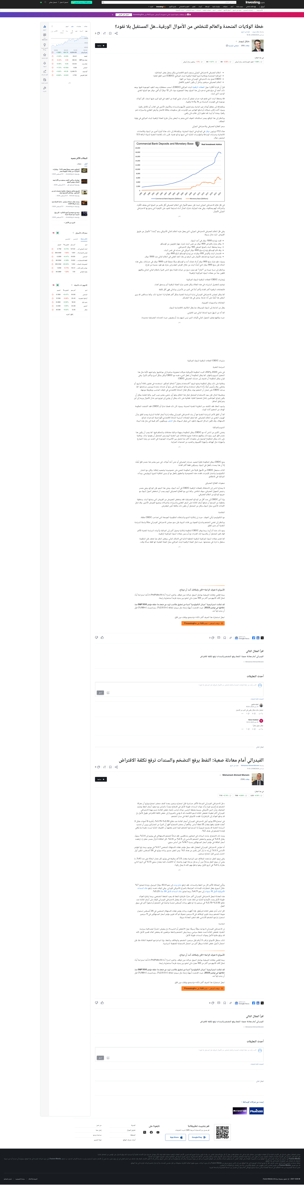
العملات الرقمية (207, 10)
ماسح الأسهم (172, 6)
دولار (208, 131)
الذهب (170, 420)
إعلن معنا (98, 1130)
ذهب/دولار (84, 52)
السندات (198, 10)
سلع (72, 26)
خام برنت (177, 885)
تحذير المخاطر (8, 1179)
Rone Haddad (253, 720)
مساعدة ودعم (97, 1135)
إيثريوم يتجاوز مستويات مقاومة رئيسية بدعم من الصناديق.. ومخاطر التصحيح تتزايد (65, 192)
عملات (85, 26)
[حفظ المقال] (110, 33)
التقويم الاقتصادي (184, 6)
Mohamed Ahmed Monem (254, 662)
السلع (214, 10)
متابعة (99, 46)
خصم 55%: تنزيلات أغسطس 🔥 (81, 2)
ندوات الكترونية (180, 10)
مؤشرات (78, 26)
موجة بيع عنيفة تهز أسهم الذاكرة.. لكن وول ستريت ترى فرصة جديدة (66, 213)
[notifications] (45, 2)
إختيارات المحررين (248, 10)
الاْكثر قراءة (260, 10)
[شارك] (116, 33)
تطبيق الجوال (131, 1130)
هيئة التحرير (97, 1140)
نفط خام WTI (83, 60)
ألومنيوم (85, 71)
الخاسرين (67, 239)
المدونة (133, 1125)
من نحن (98, 1125)
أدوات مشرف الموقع (129, 1140)
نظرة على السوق (237, 10)
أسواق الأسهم (227, 10)
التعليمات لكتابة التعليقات (257, 699)
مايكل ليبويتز (244, 41)
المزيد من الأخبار (70, 222)
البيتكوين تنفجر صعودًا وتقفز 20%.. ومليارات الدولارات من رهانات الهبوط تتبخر (66, 170)
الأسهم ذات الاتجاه (80, 285)
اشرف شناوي (254, 704)
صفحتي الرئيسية (233, 46)
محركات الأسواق (81, 233)
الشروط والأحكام (33, 1179)
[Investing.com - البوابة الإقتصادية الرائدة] (255, 2)
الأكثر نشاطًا (84, 239)
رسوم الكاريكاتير (190, 10)
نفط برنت (84, 64)
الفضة (85, 56)
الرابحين (75, 239)
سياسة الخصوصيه (20, 1179)
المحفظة (132, 1135)
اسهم (67, 26)
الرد (260, 713)
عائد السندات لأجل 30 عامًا (171, 891)
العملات (220, 10)
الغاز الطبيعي (83, 75)
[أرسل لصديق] (218, 637)
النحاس (85, 67)
